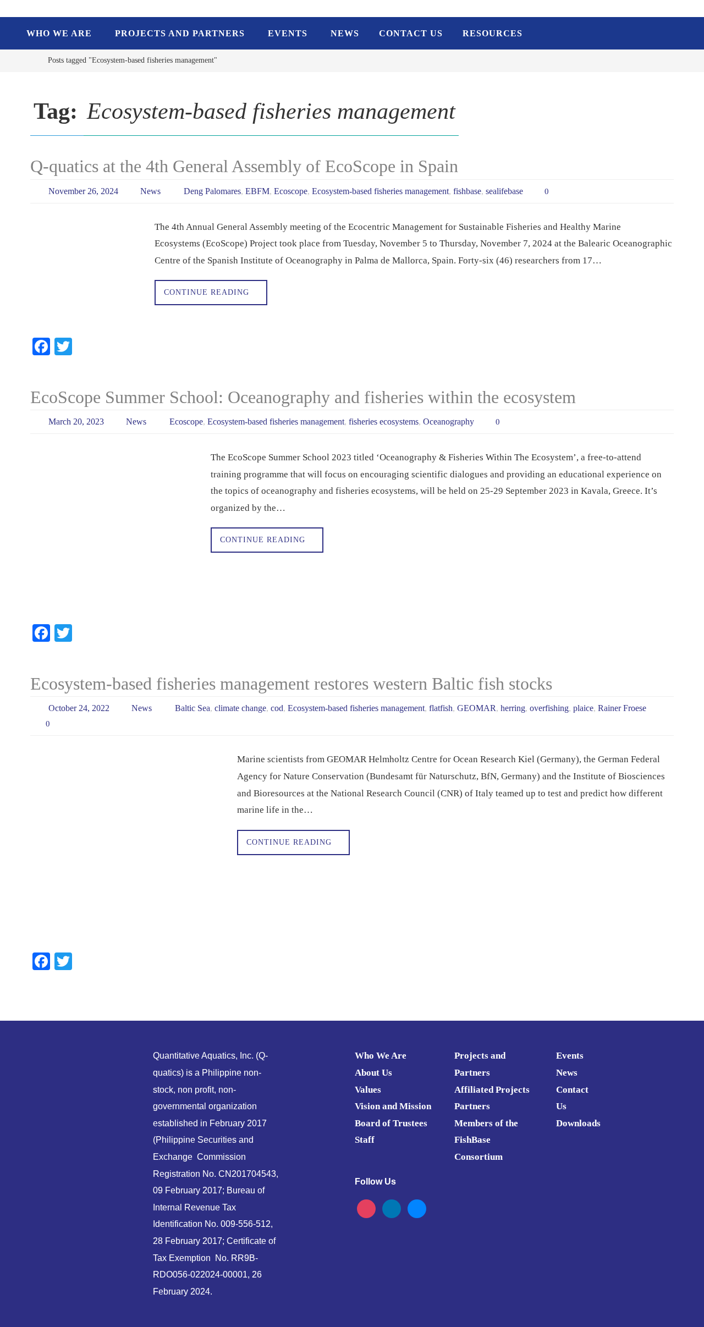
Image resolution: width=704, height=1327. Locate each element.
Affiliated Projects (492, 1089)
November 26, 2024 (83, 191)
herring (513, 708)
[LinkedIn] (391, 1208)
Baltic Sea (192, 708)
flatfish (441, 708)
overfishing (549, 708)
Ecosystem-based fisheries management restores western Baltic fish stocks (291, 683)
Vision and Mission (393, 1106)
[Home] (30, 60)
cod (277, 708)
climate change (240, 708)
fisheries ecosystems (384, 421)
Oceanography (448, 421)
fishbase (467, 191)
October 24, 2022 (78, 708)
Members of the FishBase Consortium (486, 1140)
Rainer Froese (622, 708)
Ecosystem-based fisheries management (380, 191)
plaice (583, 708)
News (150, 191)
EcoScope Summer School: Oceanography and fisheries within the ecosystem (303, 397)
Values (368, 1089)
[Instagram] (366, 1208)
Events (570, 1055)
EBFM (257, 191)
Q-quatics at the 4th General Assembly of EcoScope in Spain (244, 166)
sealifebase (504, 191)
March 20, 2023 (76, 421)
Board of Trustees (391, 1123)
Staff (365, 1140)
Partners (472, 1106)
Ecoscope (290, 191)
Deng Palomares (212, 191)
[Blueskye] (417, 1208)
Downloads (578, 1123)
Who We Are (380, 1055)
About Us (373, 1072)
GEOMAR (476, 708)
